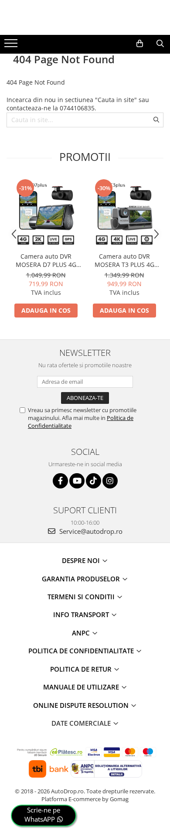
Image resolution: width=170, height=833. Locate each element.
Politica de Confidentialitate (82, 650)
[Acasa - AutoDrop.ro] (85, 17)
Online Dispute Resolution (81, 705)
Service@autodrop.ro (90, 531)
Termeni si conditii (82, 596)
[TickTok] (93, 480)
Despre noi (82, 560)
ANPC (82, 632)
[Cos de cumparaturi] (139, 43)
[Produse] (12, 45)
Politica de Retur (81, 669)
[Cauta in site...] (160, 43)
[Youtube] (77, 480)
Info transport (82, 614)
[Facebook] (60, 480)
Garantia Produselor (82, 578)
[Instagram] (110, 480)
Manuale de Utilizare (82, 687)
